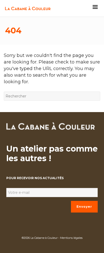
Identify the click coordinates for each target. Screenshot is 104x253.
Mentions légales (71, 238)
